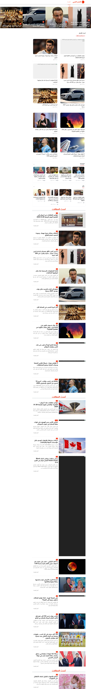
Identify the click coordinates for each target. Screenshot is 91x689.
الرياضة (69, 4)
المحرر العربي (77, 2)
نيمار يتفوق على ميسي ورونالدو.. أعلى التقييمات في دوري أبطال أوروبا (53, 176)
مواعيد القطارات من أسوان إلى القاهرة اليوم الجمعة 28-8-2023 (78, 199)
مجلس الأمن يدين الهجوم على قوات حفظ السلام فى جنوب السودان (65, 176)
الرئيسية (68, 2)
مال (69, 6)
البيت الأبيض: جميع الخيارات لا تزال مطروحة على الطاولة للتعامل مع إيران (39, 176)
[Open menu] (83, 2)
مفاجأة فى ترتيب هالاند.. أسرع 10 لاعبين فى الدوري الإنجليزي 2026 (79, 176)
